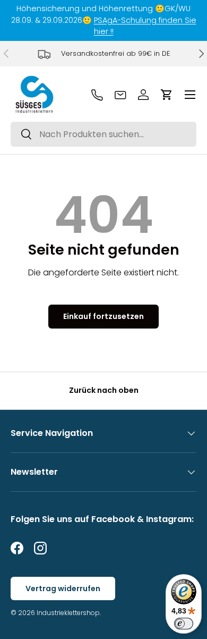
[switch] (183, 623)
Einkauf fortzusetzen (103, 316)
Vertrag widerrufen (62, 588)
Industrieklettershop (68, 612)
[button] (166, 94)
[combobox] (103, 134)
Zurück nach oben (104, 390)
